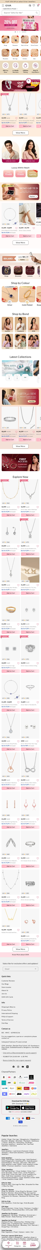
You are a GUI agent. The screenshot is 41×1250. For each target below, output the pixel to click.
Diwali (4, 1225)
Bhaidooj (24, 1225)
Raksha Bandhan (13, 1225)
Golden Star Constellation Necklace (10, 510)
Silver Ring (5, 1174)
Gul (32, 1232)
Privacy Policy (7, 1010)
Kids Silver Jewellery (13, 1176)
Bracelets (5, 58)
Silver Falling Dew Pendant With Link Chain (27, 121)
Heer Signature (7, 1232)
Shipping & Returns (8, 1007)
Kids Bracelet (29, 1203)
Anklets (25, 58)
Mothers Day (29, 1222)
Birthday (15, 1215)
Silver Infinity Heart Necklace (29, 783)
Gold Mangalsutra (8, 1161)
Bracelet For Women (16, 1194)
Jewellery (5, 1149)
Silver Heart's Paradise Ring (29, 704)
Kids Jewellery (7, 1203)
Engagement (6, 1215)
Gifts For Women (8, 1190)
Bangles (11, 1141)
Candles (35, 1208)
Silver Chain (17, 1173)
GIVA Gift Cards (7, 997)
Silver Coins (18, 1208)
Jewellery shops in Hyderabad (19, 1240)
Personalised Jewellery (10, 1177)
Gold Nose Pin (21, 1161)
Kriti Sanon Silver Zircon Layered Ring (29, 860)
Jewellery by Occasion (9, 1213)
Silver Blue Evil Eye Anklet (9, 231)
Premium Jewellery (14, 1166)
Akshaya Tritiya (7, 1222)
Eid (29, 1225)
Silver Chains (34, 45)
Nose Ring (20, 1142)
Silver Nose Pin (27, 1176)
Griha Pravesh (28, 1217)
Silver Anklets (21, 1171)
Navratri (35, 1225)
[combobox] (20, 13)
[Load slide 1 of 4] (15, 32)
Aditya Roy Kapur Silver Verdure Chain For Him (27, 435)
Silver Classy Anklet (25, 230)
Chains (5, 1142)
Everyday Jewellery (8, 1144)
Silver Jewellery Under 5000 (29, 1177)
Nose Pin (12, 1142)
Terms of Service (7, 1020)
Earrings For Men (19, 1184)
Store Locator (6, 987)
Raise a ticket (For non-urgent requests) (17, 1060)
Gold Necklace (7, 1163)
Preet (16, 1232)
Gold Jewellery (7, 1151)
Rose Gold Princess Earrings (29, 822)
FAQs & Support (7, 1016)
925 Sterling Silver (8, 1171)
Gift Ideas (5, 1206)
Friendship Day (16, 1223)
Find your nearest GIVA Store (12, 1235)
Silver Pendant (29, 1173)
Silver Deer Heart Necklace (29, 510)
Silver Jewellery (7, 1169)
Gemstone (13, 1146)
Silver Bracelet (7, 1173)
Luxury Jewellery (28, 1166)
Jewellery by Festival (9, 1220)
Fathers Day (6, 1223)
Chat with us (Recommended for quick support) (19, 1053)
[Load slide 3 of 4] (23, 32)
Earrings (15, 58)
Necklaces (35, 1141)
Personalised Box (18, 1210)
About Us (5, 990)
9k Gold (16, 1163)
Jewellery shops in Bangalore (12, 1237)
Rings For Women (8, 1191)
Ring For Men (6, 1184)
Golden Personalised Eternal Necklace (10, 932)
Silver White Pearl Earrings (29, 744)
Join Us (4, 994)
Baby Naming (17, 1217)
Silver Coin (31, 1171)
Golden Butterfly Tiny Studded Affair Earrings (29, 588)
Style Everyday (7, 1230)
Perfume (27, 1208)
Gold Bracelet (32, 1161)
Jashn (28, 1232)
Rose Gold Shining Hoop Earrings (10, 822)
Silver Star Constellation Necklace (10, 900)
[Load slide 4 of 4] (26, 32)
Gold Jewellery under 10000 (12, 1164)
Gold (3, 1159)
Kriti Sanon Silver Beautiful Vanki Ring (10, 861)
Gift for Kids (6, 1201)
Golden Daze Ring (9, 627)
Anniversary (31, 1215)
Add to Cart (10, 236)
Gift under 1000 (31, 1210)
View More (20, 133)
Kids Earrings (18, 1203)
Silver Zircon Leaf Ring (27, 899)
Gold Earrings (20, 1159)
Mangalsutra (24, 1139)
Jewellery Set (21, 1144)
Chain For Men (8, 1186)
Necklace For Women (27, 1196)
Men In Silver (24, 45)
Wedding (22, 1215)
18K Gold (31, 1163)
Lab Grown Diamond (20, 1151)
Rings (5, 45)
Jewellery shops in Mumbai (16, 1239)
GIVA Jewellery (23, 1125)
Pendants (15, 45)
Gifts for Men (6, 1183)
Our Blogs (5, 984)
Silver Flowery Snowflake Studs (29, 627)
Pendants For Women (10, 1196)
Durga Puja (6, 1227)
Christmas (14, 1227)
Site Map (5, 1023)
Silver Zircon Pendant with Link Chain (10, 121)
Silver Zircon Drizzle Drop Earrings (10, 549)
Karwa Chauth (29, 1223)
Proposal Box (6, 1210)
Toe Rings (28, 1142)
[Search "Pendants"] (36, 13)
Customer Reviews (8, 981)
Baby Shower (6, 1217)
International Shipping (10, 1013)
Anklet (4, 1139)
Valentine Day (19, 1222)
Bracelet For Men (32, 1184)
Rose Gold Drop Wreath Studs (29, 939)
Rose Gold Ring (20, 1193)
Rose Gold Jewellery (17, 1152)
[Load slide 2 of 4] (19, 32)
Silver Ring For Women (24, 1191)
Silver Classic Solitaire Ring (29, 665)
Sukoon (21, 1232)
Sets (34, 58)
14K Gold (23, 1163)
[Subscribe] (36, 969)
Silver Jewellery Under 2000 (13, 1179)
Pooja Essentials (7, 1208)
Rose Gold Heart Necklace (9, 783)
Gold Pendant (31, 1159)
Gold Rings (10, 1159)
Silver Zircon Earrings (9, 666)
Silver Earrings (16, 1174)
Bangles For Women (32, 1194)
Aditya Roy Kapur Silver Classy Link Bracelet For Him (10, 435)
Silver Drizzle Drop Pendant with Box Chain (10, 744)
